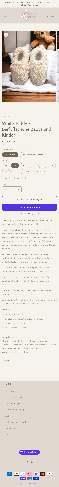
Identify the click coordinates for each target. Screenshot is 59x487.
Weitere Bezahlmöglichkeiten (29, 214)
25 (15, 172)
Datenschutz (11, 428)
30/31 (9, 178)
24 (6, 172)
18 (7, 166)
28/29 (39, 172)
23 (52, 165)
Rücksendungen (12, 403)
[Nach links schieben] (23, 109)
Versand (14, 145)
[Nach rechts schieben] (36, 109)
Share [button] (7, 360)
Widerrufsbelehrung (14, 410)
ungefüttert (10, 155)
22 (42, 165)
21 (33, 165)
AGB (7, 416)
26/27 (26, 172)
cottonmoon (31, 483)
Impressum (10, 391)
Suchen (8, 441)
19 (15, 165)
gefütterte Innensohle (33, 155)
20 (24, 165)
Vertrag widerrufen (14, 397)
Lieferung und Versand (15, 422)
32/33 (20, 178)
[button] (5, 15)
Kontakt (8, 435)
